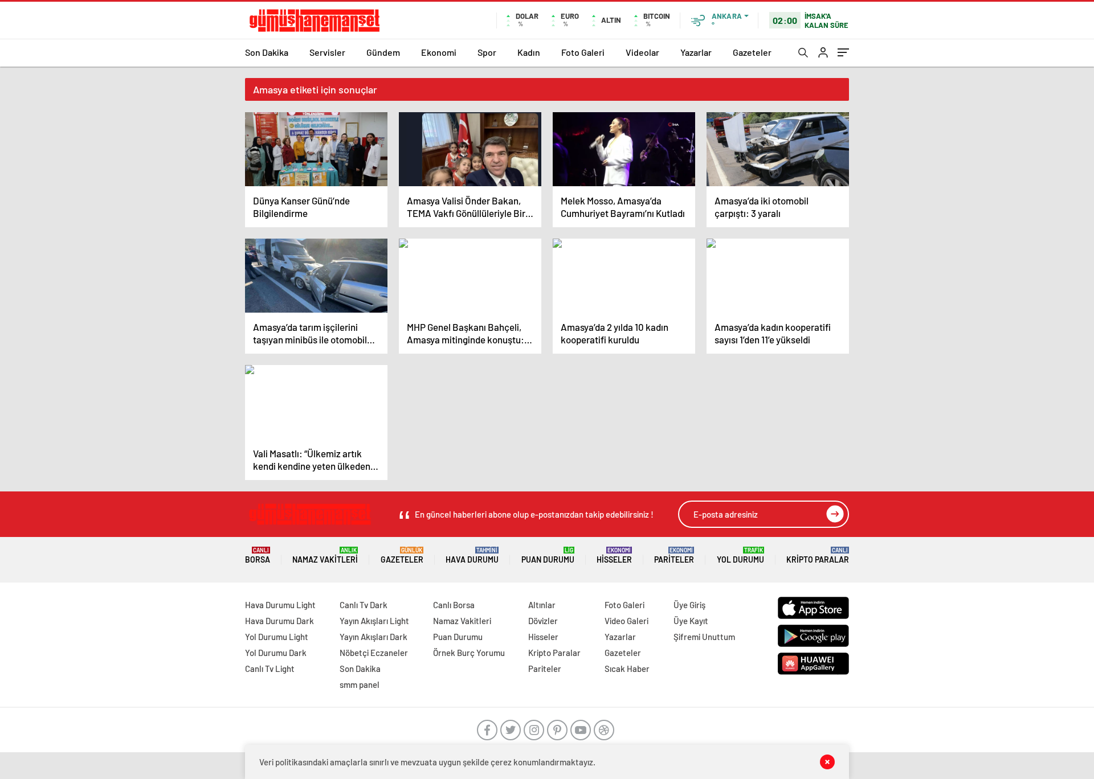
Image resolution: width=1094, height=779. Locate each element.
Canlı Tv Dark (363, 605)
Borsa (257, 555)
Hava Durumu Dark (279, 621)
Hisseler (614, 555)
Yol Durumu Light (276, 637)
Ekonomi (438, 52)
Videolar (642, 52)
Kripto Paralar (817, 555)
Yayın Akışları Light (374, 621)
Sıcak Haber (627, 668)
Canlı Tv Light (270, 668)
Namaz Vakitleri (325, 555)
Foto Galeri (583, 52)
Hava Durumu (472, 555)
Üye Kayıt (690, 621)
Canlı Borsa (454, 605)
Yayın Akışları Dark (373, 637)
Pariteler (674, 555)
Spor (486, 52)
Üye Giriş (689, 605)
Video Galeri (626, 621)
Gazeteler (752, 52)
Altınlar (542, 605)
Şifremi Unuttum (704, 637)
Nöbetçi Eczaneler (374, 652)
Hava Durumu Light (280, 605)
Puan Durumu (547, 555)
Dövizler (543, 621)
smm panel (359, 684)
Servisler (327, 52)
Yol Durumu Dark (276, 652)
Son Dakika (266, 52)
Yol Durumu (740, 555)
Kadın (528, 52)
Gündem (383, 52)
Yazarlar (696, 52)
